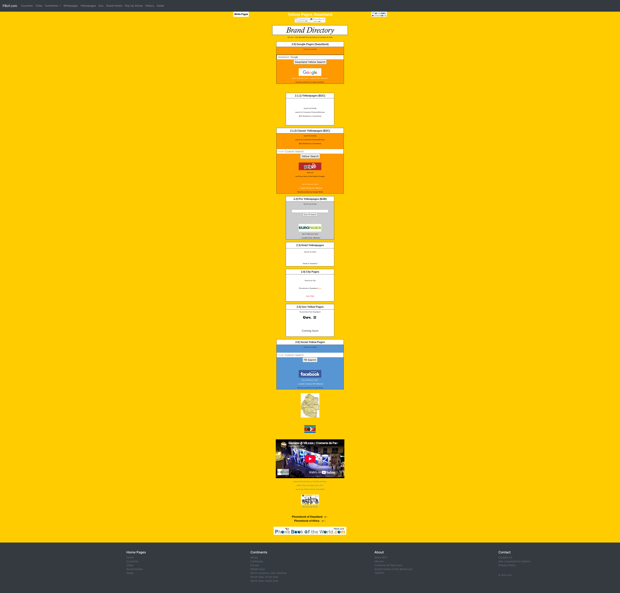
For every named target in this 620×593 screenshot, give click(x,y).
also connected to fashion (514, 561)
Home (130, 557)
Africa (254, 557)
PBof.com (10, 6)
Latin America (278, 573)
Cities (38, 5)
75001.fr (379, 573)
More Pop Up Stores (310, 507)
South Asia (271, 576)
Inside (160, 5)
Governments (134, 569)
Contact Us (505, 557)
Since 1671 (380, 557)
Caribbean (256, 561)
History (149, 5)
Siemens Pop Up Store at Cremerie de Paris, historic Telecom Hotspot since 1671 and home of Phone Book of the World (310, 485)
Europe (254, 565)
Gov (100, 5)
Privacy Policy (507, 565)
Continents (52, 5)
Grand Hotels (114, 5)
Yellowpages (88, 5)
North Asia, (257, 576)
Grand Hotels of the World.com (393, 569)
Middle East (257, 569)
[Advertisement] (233, 73)
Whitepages (70, 5)
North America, (259, 573)
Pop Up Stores (134, 5)
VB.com (379, 561)
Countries (27, 5)
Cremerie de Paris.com (388, 565)
